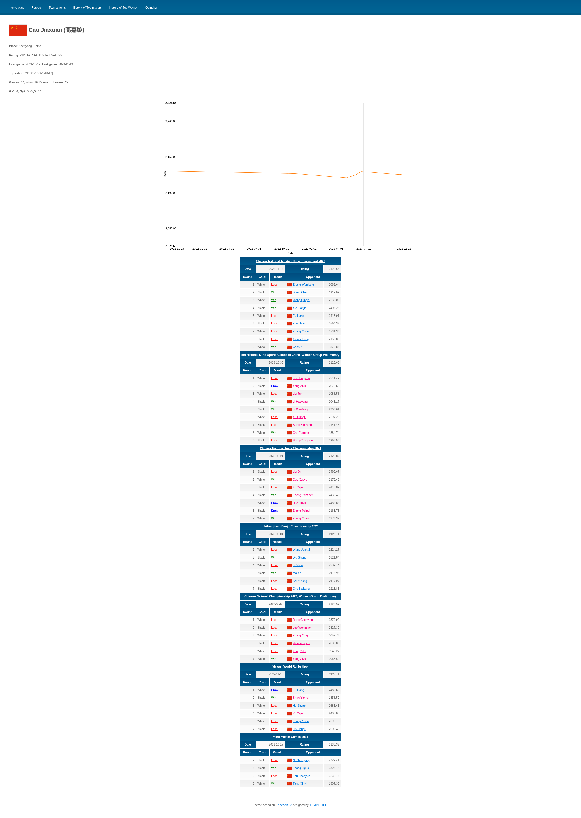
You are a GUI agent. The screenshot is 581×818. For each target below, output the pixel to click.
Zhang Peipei (301, 510)
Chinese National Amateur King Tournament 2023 (290, 261)
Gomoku (151, 8)
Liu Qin (297, 471)
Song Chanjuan (303, 440)
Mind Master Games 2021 (290, 736)
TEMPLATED (318, 805)
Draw (274, 386)
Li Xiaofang (300, 409)
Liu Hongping (301, 378)
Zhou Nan (299, 323)
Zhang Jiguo (301, 768)
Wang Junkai (301, 549)
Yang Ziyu (299, 386)
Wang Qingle (301, 300)
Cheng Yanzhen (303, 495)
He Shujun (299, 705)
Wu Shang (299, 557)
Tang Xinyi (300, 783)
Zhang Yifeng (301, 331)
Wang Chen (300, 292)
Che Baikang (301, 588)
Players (37, 8)
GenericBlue (284, 805)
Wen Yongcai (301, 643)
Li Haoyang (300, 401)
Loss (274, 284)
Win (273, 292)
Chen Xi (298, 347)
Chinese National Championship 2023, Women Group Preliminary (290, 596)
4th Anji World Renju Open (290, 666)
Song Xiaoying (302, 424)
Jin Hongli (299, 729)
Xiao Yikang (301, 339)
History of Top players (87, 8)
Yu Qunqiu (299, 417)
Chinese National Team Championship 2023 (290, 448)
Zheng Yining (301, 518)
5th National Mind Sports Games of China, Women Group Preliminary (290, 355)
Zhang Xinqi (300, 635)
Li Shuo (298, 565)
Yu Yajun (298, 487)
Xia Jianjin (299, 308)
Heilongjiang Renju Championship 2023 (290, 526)
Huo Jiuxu (299, 503)
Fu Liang (298, 315)
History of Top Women (123, 8)
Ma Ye (297, 573)
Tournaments (57, 8)
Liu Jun (297, 393)
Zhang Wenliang (303, 284)
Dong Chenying (303, 619)
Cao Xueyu (300, 479)
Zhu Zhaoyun (301, 776)
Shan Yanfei (301, 697)
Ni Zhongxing (301, 760)
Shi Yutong (300, 581)
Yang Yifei (299, 651)
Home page (16, 8)
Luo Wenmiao (302, 627)
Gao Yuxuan (301, 432)
